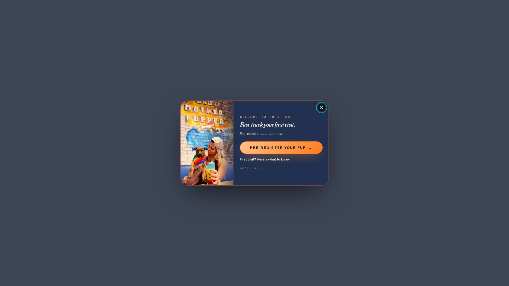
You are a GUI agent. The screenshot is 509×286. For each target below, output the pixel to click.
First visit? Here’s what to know (267, 159)
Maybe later (252, 168)
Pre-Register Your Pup (281, 147)
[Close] (321, 107)
